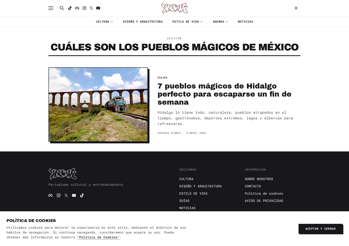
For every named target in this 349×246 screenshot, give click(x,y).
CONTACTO (253, 186)
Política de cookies (264, 193)
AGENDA (218, 21)
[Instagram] (84, 8)
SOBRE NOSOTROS (259, 179)
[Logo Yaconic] (174, 8)
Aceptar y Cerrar (320, 228)
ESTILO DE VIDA (185, 21)
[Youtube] (98, 8)
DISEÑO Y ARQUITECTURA (143, 21)
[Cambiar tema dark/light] (296, 8)
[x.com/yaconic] (91, 8)
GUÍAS (184, 200)
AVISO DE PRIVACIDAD (264, 200)
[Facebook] (77, 8)
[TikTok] (70, 8)
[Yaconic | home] (109, 174)
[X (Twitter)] (66, 195)
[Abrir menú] (52, 8)
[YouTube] (74, 195)
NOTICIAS (245, 21)
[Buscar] (61, 8)
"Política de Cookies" (98, 237)
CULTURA (102, 21)
